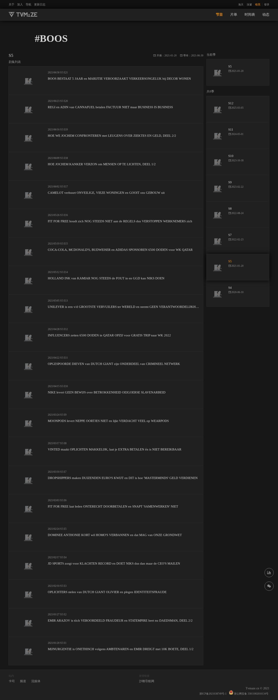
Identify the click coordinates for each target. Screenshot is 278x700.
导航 (28, 4)
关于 (11, 4)
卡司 (12, 681)
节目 (219, 14)
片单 (233, 14)
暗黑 (257, 4)
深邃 (249, 4)
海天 (240, 4)
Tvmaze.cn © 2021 (257, 688)
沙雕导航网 (146, 681)
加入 (20, 4)
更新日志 (39, 4)
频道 (23, 681)
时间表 (250, 14)
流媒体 (35, 681)
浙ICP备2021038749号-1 (213, 693)
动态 (265, 14)
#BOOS (51, 38)
